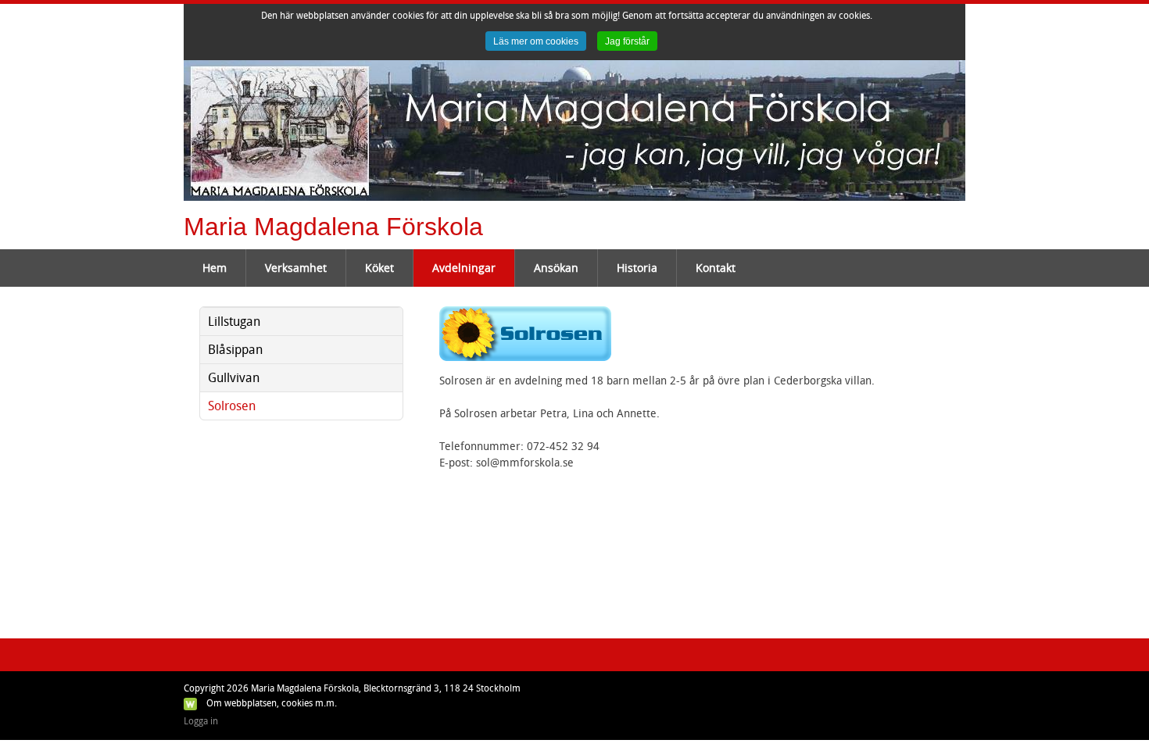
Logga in (201, 721)
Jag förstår (627, 41)
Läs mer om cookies (535, 41)
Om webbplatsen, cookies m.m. (271, 703)
